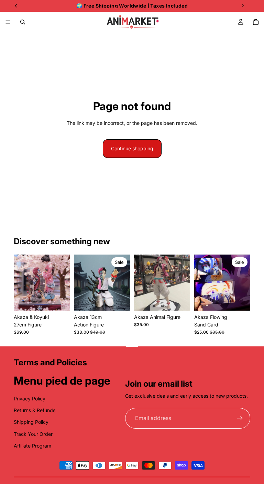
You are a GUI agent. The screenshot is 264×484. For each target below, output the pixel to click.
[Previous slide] (21, 282)
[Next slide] (62, 282)
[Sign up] (240, 418)
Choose (245, 300)
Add (185, 300)
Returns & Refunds (34, 410)
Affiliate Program (32, 446)
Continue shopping (132, 148)
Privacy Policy (29, 398)
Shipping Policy (31, 422)
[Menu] (8, 22)
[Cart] (255, 22)
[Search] (22, 22)
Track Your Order (33, 434)
